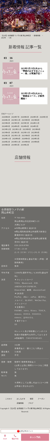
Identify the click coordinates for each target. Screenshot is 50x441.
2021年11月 (15, 136)
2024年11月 (34, 123)
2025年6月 (6, 123)
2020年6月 (26, 139)
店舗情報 (20, 403)
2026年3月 (44, 117)
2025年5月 (15, 123)
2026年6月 (25, 117)
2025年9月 (26, 120)
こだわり (8, 399)
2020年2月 (6, 142)
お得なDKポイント (25, 431)
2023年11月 (16, 129)
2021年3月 (35, 136)
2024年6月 (15, 126)
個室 (31, 399)
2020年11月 (6, 139)
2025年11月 (15, 120)
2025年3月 (25, 123)
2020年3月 (35, 139)
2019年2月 (25, 145)
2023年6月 (6, 133)
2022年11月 (25, 133)
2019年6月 (6, 145)
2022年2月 (6, 136)
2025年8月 (35, 120)
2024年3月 (34, 126)
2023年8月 (36, 129)
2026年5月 (34, 117)
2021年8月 (26, 136)
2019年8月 (35, 142)
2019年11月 (15, 142)
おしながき (21, 399)
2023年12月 (6, 129)
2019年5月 (15, 145)
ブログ (30, 403)
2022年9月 (35, 133)
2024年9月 (6, 126)
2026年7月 (15, 117)
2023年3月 (15, 133)
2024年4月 (25, 126)
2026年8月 (6, 117)
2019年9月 (26, 142)
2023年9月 (27, 129)
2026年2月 (6, 120)
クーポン (41, 399)
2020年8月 (16, 139)
